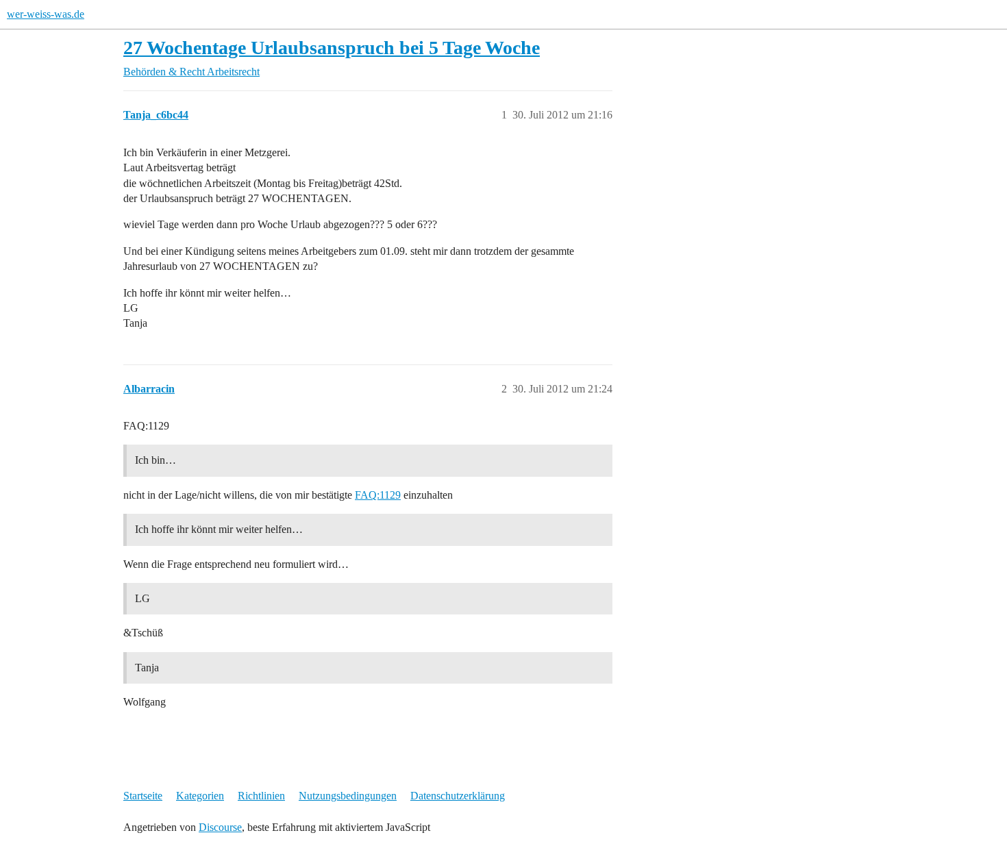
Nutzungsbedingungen (348, 795)
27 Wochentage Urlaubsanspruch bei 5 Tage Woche (331, 47)
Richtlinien (261, 795)
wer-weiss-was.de (45, 14)
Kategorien (200, 795)
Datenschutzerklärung (457, 795)
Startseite (142, 795)
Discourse (220, 827)
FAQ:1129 (378, 495)
